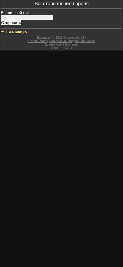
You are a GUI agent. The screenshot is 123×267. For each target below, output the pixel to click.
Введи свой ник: (16, 12)
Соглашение (37, 41)
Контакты (71, 44)
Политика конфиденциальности (72, 41)
